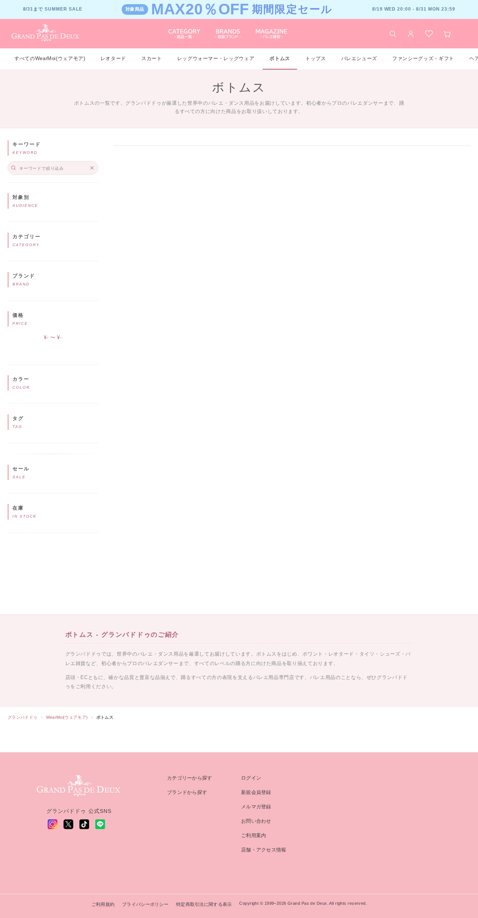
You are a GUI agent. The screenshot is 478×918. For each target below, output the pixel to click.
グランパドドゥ (22, 717)
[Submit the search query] (13, 168)
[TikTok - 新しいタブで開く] (84, 824)
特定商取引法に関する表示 (204, 904)
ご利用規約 (102, 904)
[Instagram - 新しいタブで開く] (52, 824)
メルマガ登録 (256, 806)
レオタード (113, 58)
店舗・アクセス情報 (263, 850)
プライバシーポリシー (145, 904)
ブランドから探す (187, 792)
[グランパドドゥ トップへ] (79, 786)
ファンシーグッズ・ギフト (423, 58)
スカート (151, 58)
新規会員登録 (256, 792)
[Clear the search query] (92, 167)
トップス (315, 58)
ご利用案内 (253, 835)
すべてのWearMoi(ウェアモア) (49, 58)
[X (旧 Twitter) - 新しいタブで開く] (68, 824)
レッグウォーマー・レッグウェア (216, 58)
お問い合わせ (256, 821)
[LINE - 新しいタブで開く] (100, 824)
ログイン (251, 778)
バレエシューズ (359, 58)
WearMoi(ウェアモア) (67, 717)
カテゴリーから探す (189, 778)
